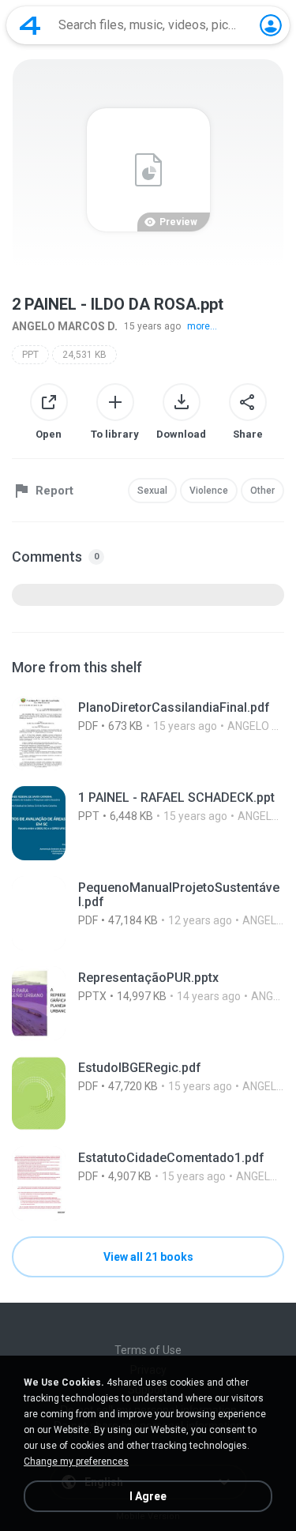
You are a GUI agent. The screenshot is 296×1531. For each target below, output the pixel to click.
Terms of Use (148, 1350)
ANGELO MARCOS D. (65, 326)
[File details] (148, 733)
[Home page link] (30, 25)
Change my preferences (76, 1461)
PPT (30, 354)
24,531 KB (84, 354)
